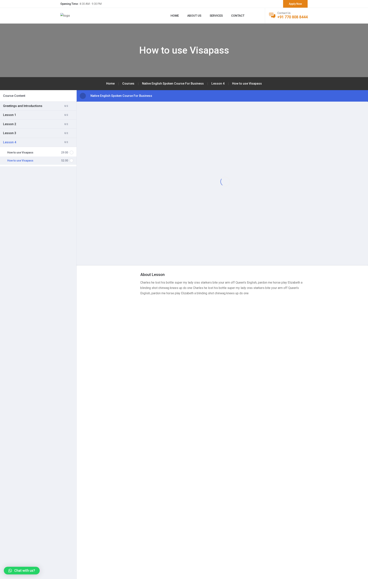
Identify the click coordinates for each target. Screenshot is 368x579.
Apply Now (295, 3)
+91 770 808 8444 (292, 17)
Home (175, 15)
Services (216, 15)
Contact (237, 15)
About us (194, 15)
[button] (22, 570)
